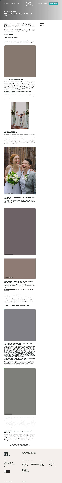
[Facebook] (40, 25)
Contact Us (50, 465)
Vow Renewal (24, 464)
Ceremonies (6, 3)
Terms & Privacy (24, 481)
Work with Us (42, 465)
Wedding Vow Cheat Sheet (35, 464)
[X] (43, 25)
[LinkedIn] (42, 25)
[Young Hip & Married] (29, 6)
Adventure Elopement (25, 471)
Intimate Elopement (25, 468)
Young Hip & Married (9, 481)
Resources (40, 3)
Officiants (13, 3)
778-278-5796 (6, 462)
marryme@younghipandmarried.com (9, 464)
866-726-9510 (6, 463)
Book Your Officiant (53, 3)
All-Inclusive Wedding (25, 465)
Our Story (41, 463)
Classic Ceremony (24, 463)
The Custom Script (33, 463)
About (45, 3)
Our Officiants (42, 464)
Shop (18, 3)
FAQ (49, 464)
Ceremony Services (25, 460)
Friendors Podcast (51, 463)
